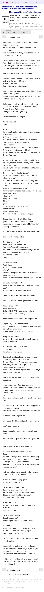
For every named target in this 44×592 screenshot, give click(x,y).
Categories (6, 7)
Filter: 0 (28, 2)
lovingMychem (28, 12)
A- (3, 32)
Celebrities (18, 7)
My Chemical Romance (23, 23)
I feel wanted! (14, 12)
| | (28, 32)
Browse (15, 2)
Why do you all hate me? (23, 9)
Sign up (11, 574)
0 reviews (37, 12)
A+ (14, 32)
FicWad (5, 2)
